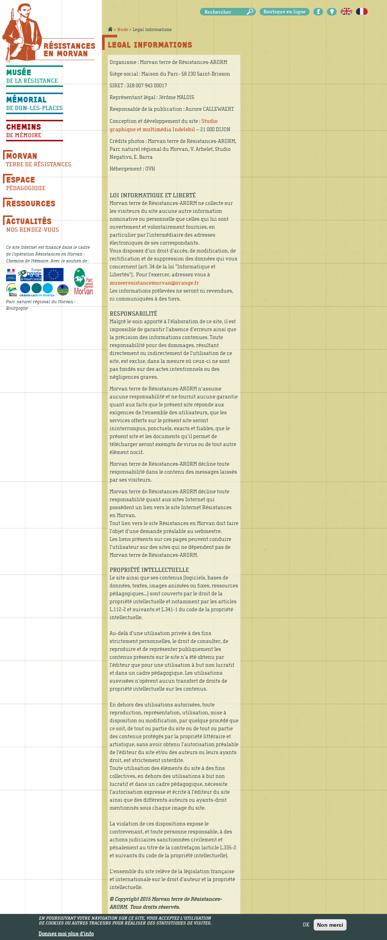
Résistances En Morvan (68, 49)
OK (306, 925)
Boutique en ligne (284, 11)
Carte (332, 11)
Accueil (110, 29)
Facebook (318, 11)
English (346, 11)
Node (122, 29)
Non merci (330, 925)
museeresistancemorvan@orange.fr (154, 283)
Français (362, 11)
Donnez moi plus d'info (66, 934)
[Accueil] (22, 32)
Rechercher (251, 12)
